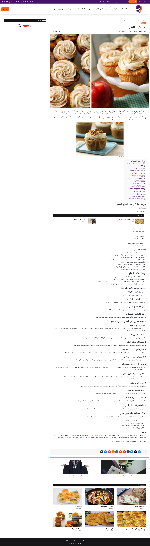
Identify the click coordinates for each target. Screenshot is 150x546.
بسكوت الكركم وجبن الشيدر (76, 528)
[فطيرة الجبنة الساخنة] (67, 496)
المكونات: (141, 165)
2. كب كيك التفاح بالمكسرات (137, 173)
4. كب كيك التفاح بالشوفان (137, 176)
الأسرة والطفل (99, 9)
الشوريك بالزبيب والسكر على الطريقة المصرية (135, 528)
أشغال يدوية (108, 9)
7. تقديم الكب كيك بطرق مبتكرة (137, 189)
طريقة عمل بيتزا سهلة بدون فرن (107, 506)
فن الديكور (61, 9)
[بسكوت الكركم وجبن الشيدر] (67, 519)
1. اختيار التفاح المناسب (138, 180)
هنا (112, 441)
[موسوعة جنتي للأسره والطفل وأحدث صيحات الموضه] (139, 9)
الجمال (83, 9)
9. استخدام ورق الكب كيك (138, 193)
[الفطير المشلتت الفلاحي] (99, 519)
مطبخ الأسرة (69, 9)
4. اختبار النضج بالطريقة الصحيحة (136, 185)
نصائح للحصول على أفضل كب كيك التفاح (134, 178)
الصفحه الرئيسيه (123, 9)
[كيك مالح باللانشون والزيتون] (131, 496)
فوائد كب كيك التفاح (139, 168)
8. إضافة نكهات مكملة (138, 191)
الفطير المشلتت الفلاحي (109, 528)
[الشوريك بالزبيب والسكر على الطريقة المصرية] (131, 519)
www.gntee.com (124, 119)
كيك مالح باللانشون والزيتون (140, 506)
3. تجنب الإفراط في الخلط (137, 183)
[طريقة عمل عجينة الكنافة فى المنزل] (92, 221)
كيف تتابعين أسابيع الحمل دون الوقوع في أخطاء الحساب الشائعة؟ (114, 1)
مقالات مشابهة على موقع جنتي (136, 198)
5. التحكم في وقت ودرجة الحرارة (136, 186)
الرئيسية (143, 20)
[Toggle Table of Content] (143, 161)
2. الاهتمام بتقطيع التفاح (138, 181)
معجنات (132, 20)
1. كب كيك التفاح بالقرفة (138, 172)
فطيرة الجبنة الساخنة (77, 506)
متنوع (55, 9)
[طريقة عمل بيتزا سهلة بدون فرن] (99, 496)
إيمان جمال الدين (142, 31)
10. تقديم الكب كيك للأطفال (136, 194)
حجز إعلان (5, 9)
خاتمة (142, 200)
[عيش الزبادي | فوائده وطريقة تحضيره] (139, 221)
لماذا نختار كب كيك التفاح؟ (138, 196)
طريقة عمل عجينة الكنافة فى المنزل (78, 219)
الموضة (77, 9)
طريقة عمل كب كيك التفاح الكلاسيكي (135, 163)
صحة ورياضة (90, 9)
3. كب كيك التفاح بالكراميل (137, 175)
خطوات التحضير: (140, 166)
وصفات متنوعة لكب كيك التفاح (137, 170)
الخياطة (115, 9)
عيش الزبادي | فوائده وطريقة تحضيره (125, 219)
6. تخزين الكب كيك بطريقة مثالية (136, 188)
